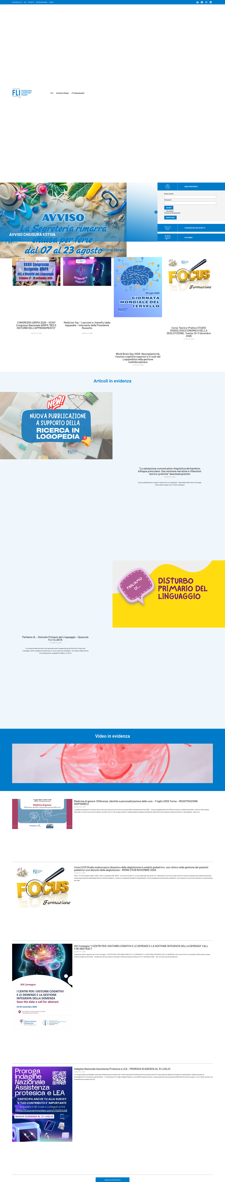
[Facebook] (202, 2)
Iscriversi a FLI (17, 2)
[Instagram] (206, 2)
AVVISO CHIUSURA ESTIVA (32, 234)
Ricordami (169, 211)
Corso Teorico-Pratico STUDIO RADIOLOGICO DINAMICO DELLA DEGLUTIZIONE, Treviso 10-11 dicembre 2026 (189, 331)
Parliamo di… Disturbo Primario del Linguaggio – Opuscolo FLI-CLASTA (55, 638)
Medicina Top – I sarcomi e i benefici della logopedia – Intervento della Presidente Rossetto (87, 325)
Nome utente (168, 194)
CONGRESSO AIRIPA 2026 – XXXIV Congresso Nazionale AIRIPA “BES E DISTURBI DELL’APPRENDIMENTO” (36, 325)
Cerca (51, 2)
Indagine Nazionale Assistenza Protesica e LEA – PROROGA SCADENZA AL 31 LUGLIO (122, 1068)
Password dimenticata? (172, 213)
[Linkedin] (210, 2)
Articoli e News (62, 93)
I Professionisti (78, 93)
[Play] (112, 763)
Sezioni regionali (41, 2)
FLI (52, 93)
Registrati (170, 218)
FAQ (25, 2)
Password (167, 200)
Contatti (31, 2)
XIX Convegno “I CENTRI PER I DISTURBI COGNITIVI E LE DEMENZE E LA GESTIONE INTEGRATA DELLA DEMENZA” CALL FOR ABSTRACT (141, 947)
